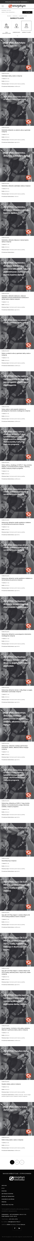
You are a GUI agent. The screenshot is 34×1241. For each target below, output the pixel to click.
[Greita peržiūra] (1, 40)
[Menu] (2, 6)
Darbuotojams (5, 73)
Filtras (28, 12)
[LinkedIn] (19, 1228)
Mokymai (15, 16)
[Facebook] (15, 1228)
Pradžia (9, 16)
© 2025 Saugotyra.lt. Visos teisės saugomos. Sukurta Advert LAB (17, 1236)
